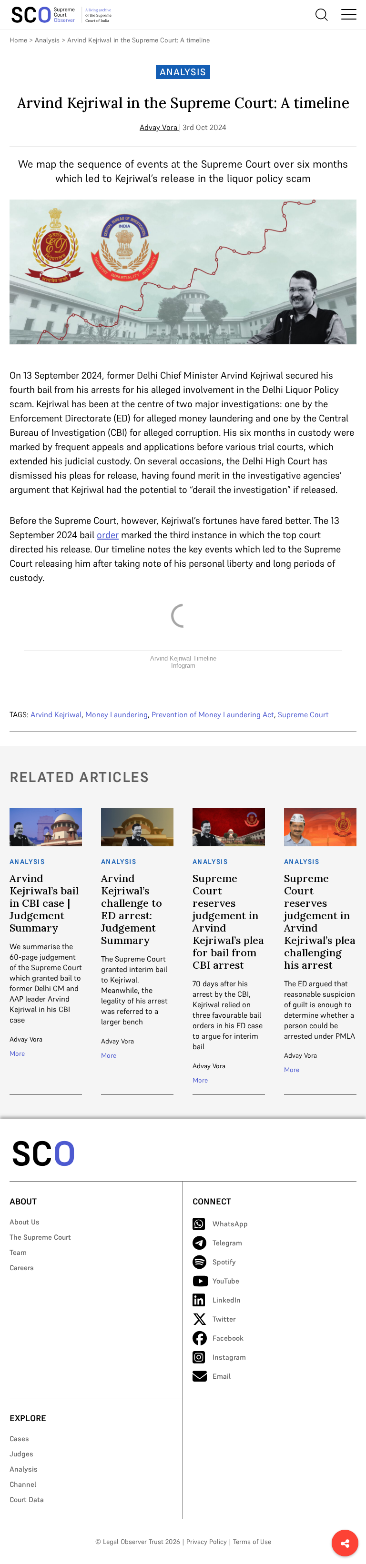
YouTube (226, 1280)
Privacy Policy (206, 1541)
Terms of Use (252, 1541)
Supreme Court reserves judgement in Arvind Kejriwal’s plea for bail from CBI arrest (228, 922)
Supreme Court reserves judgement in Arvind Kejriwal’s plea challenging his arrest (320, 922)
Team (18, 1252)
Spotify (224, 1261)
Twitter (224, 1318)
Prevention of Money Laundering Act (213, 714)
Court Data (27, 1499)
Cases (19, 1438)
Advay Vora (158, 127)
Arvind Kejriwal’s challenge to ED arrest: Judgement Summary (131, 909)
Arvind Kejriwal (55, 714)
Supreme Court (303, 714)
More (17, 1053)
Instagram (229, 1357)
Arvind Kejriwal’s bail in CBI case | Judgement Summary (44, 903)
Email (222, 1376)
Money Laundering (116, 714)
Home (18, 40)
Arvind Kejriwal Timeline (183, 658)
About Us (25, 1221)
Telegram (227, 1242)
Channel (23, 1484)
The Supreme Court (40, 1237)
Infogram (183, 665)
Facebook (228, 1338)
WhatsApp (230, 1223)
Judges (21, 1453)
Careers (22, 1267)
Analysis (47, 40)
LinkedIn (227, 1299)
